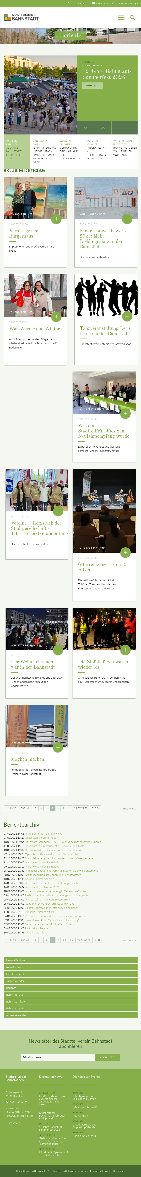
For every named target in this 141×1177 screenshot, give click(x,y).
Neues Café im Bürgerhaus (40, 837)
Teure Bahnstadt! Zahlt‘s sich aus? (45, 833)
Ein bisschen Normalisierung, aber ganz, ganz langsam (56, 895)
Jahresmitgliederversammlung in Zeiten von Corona (55, 891)
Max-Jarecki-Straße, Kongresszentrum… (48, 899)
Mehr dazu (93, 90)
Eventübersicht (15, 974)
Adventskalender (16, 1015)
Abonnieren (108, 1057)
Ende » (95, 808)
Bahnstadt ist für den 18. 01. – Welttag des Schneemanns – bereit (63, 841)
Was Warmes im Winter (34, 329)
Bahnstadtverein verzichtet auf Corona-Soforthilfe (54, 846)
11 (71, 940)
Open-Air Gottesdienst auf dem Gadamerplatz (52, 854)
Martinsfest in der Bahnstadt (42, 862)
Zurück (25, 808)
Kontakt (99, 3)
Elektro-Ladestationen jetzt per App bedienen (52, 907)
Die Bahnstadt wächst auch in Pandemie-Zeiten (53, 850)
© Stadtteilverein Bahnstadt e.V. (32, 1170)
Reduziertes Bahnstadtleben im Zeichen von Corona (55, 916)
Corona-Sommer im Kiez (39, 879)
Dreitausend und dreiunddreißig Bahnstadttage (53, 874)
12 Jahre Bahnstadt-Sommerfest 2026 (51, 1128)
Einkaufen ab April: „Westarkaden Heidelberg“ (52, 920)
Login (135, 3)
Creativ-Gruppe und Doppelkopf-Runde (84, 1126)
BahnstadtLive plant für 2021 (42, 887)
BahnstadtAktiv (15, 1001)
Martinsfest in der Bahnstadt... (43, 866)
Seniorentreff (80, 1115)
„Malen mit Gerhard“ (85, 1107)
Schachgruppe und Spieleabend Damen (84, 1097)
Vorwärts (80, 808)
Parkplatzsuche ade (36, 928)
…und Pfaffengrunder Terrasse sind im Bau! (50, 903)
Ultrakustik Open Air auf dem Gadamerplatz (53, 1153)
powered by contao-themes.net (109, 1170)
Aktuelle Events (15, 967)
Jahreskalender (15, 981)
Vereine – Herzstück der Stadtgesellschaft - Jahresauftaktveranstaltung (39, 528)
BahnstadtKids (15, 1008)
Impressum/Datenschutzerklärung (118, 3)
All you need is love (36, 932)
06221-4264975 (80, 3)
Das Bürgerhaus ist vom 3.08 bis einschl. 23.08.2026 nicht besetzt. (53, 1100)
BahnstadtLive (14, 994)
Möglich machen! (28, 759)
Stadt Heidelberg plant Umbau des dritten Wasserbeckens (59, 858)
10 (64, 940)
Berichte (11, 987)
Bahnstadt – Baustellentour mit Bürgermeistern (53, 883)
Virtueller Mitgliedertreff (39, 912)
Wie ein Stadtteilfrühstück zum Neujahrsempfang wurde (103, 431)
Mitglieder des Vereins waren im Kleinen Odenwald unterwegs (61, 870)
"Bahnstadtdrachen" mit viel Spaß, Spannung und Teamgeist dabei (53, 1141)
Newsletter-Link (15, 960)
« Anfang (11, 808)
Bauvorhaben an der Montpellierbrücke (48, 924)
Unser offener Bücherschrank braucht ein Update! (53, 1115)
